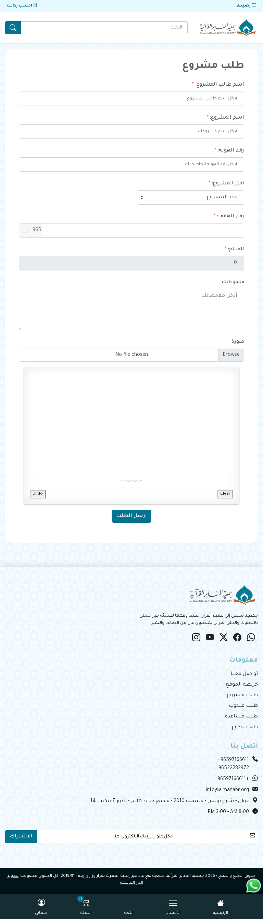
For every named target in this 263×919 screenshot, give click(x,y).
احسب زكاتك (20, 6)
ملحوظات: (232, 282)
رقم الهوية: (230, 151)
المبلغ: (236, 249)
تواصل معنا (244, 674)
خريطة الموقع (242, 685)
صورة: (237, 342)
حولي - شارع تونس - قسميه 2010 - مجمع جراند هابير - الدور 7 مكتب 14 (169, 801)
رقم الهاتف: (230, 216)
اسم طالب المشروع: (219, 85)
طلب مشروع (242, 695)
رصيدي (244, 6)
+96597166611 (233, 760)
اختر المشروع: (228, 183)
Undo (38, 494)
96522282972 (233, 768)
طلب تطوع (245, 727)
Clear (225, 494)
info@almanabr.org (227, 790)
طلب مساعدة (241, 717)
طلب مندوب (243, 706)
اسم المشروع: (227, 118)
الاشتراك (21, 836)
